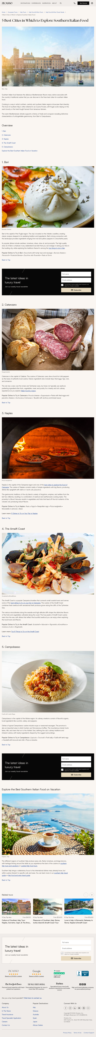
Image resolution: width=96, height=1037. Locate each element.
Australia (36, 1014)
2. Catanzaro (6, 135)
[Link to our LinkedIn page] (75, 1008)
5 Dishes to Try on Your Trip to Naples (24, 513)
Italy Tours (23, 12)
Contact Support (89, 1032)
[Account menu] (92, 3)
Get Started (83, 3)
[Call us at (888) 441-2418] (74, 3)
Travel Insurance (7, 1014)
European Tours (13, 12)
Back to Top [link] (6, 260)
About (54, 3)
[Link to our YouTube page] (79, 1008)
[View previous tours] (86, 895)
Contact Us (6, 1025)
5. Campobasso (7, 147)
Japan (35, 1022)
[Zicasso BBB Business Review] (82, 973)
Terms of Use (77, 1032)
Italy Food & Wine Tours (36, 12)
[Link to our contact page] (88, 1008)
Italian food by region (28, 391)
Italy (34, 1007)
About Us (5, 1007)
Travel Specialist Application (11, 1018)
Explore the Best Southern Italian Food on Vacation (19, 151)
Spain (35, 1018)
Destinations (25, 3)
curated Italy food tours (29, 866)
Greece (35, 1011)
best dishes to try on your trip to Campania (25, 603)
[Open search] (60, 3)
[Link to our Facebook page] (66, 1008)
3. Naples (5, 139)
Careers (4, 1022)
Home (3, 12)
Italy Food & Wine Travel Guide (55, 12)
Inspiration (46, 3)
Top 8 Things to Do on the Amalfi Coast (25, 632)
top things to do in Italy (57, 248)
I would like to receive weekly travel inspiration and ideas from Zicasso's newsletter (76, 285)
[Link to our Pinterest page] (84, 1008)
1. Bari (4, 131)
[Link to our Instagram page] (70, 1008)
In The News (6, 1011)
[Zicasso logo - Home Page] (7, 3)
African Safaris (38, 1025)
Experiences (36, 3)
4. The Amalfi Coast (9, 143)
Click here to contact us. (33, 998)
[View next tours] (92, 895)
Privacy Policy (67, 1032)
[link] (16, 912)
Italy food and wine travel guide (19, 875)
